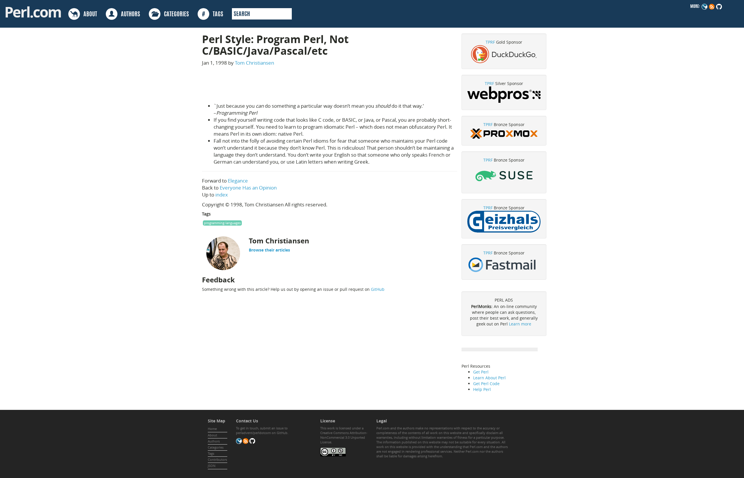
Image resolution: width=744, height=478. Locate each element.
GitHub (377, 289)
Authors (214, 441)
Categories (215, 447)
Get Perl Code (486, 383)
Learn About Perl (489, 377)
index (221, 194)
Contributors (217, 459)
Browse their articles (269, 250)
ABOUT (88, 14)
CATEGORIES (174, 14)
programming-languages (222, 223)
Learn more (520, 324)
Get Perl (481, 372)
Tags (211, 453)
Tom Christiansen (254, 62)
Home (212, 428)
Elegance (238, 180)
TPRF (490, 42)
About (212, 435)
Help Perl (482, 389)
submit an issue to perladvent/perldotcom (262, 430)
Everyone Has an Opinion (248, 187)
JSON (211, 465)
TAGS (212, 14)
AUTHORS (128, 14)
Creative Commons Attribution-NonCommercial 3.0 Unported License (343, 437)
